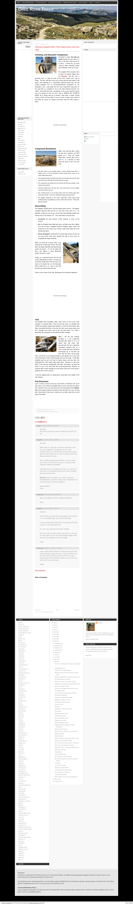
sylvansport (21, 825)
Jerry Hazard (21, 140)
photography (21, 773)
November (57, 645)
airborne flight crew (45, 411)
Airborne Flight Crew (69, 2)
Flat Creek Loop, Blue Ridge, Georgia (64, 745)
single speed (21, 799)
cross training (21, 669)
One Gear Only (22, 152)
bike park (20, 642)
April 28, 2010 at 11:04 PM (51, 508)
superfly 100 (21, 823)
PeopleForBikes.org (60, 668)
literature (20, 737)
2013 (19, 622)
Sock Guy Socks (59, 704)
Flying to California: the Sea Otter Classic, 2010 (67, 738)
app (19, 636)
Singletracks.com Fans (60, 720)
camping (20, 655)
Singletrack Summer (23, 156)
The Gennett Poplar (60, 690)
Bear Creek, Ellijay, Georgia (62, 686)
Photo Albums (83, 2)
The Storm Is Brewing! (60, 765)
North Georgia (22, 759)
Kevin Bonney (21, 142)
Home (18, 2)
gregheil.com (21, 707)
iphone (20, 729)
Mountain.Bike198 (22, 148)
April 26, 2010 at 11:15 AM (50, 426)
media (20, 745)
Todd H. (39, 426)
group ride (21, 709)
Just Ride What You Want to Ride (63, 770)
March (56, 779)
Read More (88, 655)
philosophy (21, 771)
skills (19, 805)
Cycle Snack (21, 130)
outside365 (21, 767)
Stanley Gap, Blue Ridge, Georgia (63, 740)
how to (20, 717)
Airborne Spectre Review (61, 729)
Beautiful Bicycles (59, 736)
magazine (20, 743)
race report (21, 781)
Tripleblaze (21, 847)
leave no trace (22, 733)
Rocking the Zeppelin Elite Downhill (63, 697)
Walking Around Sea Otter (61, 713)
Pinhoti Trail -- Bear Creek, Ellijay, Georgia (65, 681)
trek (19, 845)
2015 (54, 629)
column (20, 658)
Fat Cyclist (20, 134)
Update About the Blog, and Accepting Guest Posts (67, 683)
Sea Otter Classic (23, 797)
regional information (23, 785)
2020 (54, 625)
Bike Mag (20, 124)
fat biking (20, 689)
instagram (21, 723)
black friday (21, 650)
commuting (21, 660)
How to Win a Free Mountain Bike (63, 756)
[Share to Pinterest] (44, 418)
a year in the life (22, 628)
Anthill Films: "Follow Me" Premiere (63, 709)
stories (20, 817)
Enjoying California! (59, 733)
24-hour (20, 624)
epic (19, 686)
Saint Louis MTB (22, 154)
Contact (97, 2)
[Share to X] (40, 418)
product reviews (54, 411)
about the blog (22, 630)
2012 (54, 636)
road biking (21, 791)
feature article (21, 691)
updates (20, 853)
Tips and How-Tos (41, 2)
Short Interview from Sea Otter (62, 679)
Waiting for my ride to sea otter (62, 699)
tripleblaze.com (22, 849)
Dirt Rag (20, 675)
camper (20, 652)
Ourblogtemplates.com (35, 903)
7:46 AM (50, 409)
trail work (20, 839)
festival (20, 693)
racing (20, 783)
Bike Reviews (21, 126)
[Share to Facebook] (42, 418)
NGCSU (20, 753)
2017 (54, 627)
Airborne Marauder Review (61, 722)
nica (19, 755)
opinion (20, 763)
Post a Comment (40, 570)
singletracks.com (22, 801)
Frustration (57, 763)
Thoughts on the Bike (54, 2)
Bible (19, 640)
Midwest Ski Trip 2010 (60, 749)
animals (20, 634)
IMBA (19, 138)
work (19, 859)
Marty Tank (20, 146)
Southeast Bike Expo (23, 813)
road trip (20, 793)
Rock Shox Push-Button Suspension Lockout (66, 688)
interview (20, 727)
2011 (54, 638)
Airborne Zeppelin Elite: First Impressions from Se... (68, 677)
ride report (21, 789)
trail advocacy (22, 833)
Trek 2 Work (21, 164)
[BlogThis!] (38, 418)
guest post (21, 711)
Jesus (20, 731)
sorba (20, 811)
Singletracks (21, 158)
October (57, 647)
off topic (20, 761)
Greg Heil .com (21, 174)
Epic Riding (20, 132)
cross (20, 666)
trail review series (22, 837)
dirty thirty (21, 679)
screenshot (21, 795)
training (20, 841)
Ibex (19, 719)
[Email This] (36, 418)
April (56, 661)
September (57, 650)
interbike (20, 725)
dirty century (21, 677)
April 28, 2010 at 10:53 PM (53, 494)
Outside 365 (21, 172)
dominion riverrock (23, 683)
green (20, 705)
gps (19, 703)
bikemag (20, 648)
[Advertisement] (24, 83)
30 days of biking (22, 626)
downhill (20, 685)
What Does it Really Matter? (62, 767)
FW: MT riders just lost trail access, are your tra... (67, 742)
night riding (21, 757)
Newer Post (38, 609)
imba (19, 721)
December (57, 643)
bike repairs (21, 644)
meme (20, 747)
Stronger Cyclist (22, 160)
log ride (20, 739)
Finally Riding (58, 752)
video (19, 855)
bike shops (21, 646)
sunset (20, 821)
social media (21, 809)
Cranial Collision (22, 664)
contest (20, 663)
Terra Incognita (21, 162)
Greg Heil (39, 440)
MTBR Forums (21, 150)
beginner (20, 638)
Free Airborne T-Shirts (60, 715)
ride (19, 787)
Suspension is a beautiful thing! (62, 670)
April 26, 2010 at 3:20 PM (51, 440)
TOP (131, 903)
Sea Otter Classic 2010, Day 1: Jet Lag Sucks (66, 731)
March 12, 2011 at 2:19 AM (53, 548)
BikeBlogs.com (21, 128)
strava (20, 819)
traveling (20, 843)
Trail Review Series (28, 2)
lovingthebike (21, 741)
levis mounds (21, 735)
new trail (20, 749)
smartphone (21, 807)
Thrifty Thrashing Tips (24, 829)
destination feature (23, 672)
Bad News (57, 706)
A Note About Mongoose (61, 774)
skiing (20, 803)
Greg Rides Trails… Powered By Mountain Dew (67, 747)
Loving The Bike (22, 144)
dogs (19, 680)
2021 (54, 622)
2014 (54, 632)
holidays (20, 715)
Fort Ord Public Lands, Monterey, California (65, 693)
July (56, 654)
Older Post (76, 609)
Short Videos (58, 711)
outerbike (20, 765)
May (56, 659)
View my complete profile (92, 639)
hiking (20, 713)
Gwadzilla (20, 136)
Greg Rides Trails (35, 9)
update (20, 851)
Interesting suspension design (62, 702)
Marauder (64, 76)
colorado (20, 656)
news (19, 751)
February (57, 781)
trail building (21, 835)
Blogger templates (7, 903)
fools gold (20, 695)
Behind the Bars (22, 122)
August (56, 652)
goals (19, 699)
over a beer (21, 769)
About (91, 2)
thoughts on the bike (23, 827)
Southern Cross (22, 815)
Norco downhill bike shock (61, 718)
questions (20, 777)
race (19, 779)
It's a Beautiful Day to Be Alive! (62, 772)
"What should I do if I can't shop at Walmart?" (66, 776)
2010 (54, 641)
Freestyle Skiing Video (60, 754)
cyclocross (21, 671)
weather (20, 857)
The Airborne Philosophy (61, 695)
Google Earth (21, 701)
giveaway (20, 697)
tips (19, 831)
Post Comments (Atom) (47, 611)
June (56, 657)
